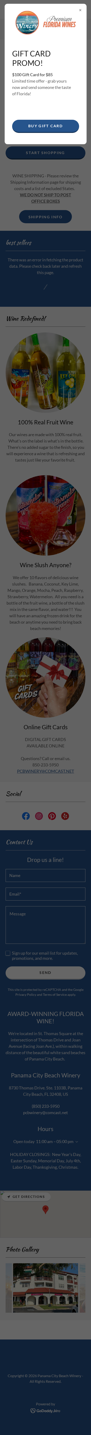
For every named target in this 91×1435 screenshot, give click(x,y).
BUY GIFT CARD (45, 126)
